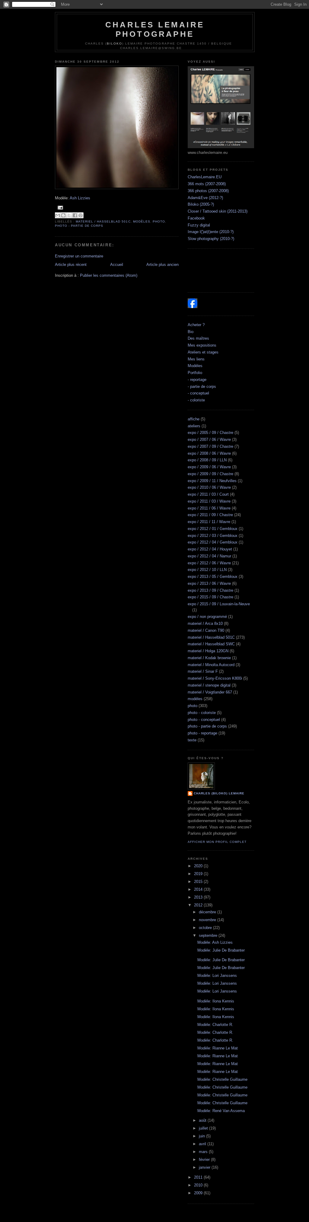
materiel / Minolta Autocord (211, 664)
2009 (199, 1193)
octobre (206, 927)
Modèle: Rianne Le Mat (217, 1048)
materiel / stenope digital (209, 685)
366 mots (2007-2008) (207, 184)
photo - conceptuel (204, 719)
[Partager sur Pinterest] (81, 215)
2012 (199, 905)
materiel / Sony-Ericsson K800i (215, 678)
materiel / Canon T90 (206, 630)
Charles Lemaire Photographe (154, 29)
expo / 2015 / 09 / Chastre (210, 597)
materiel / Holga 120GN (208, 651)
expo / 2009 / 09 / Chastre (210, 474)
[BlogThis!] (63, 215)
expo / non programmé (207, 616)
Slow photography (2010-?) (211, 238)
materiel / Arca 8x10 (205, 623)
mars (204, 1151)
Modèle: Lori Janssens (217, 975)
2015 (199, 881)
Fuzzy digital (199, 225)
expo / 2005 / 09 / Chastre (210, 432)
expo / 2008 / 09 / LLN (207, 460)
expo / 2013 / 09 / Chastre (210, 590)
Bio (190, 331)
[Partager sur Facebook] (75, 215)
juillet (204, 1128)
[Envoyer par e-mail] (58, 215)
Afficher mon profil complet (217, 841)
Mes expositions (202, 345)
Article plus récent (71, 264)
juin (202, 1136)
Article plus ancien (162, 264)
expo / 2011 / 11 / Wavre (209, 521)
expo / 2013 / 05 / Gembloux (212, 576)
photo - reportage (202, 733)
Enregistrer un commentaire (79, 256)
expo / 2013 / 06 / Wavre (209, 583)
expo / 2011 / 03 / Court (208, 494)
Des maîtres (198, 338)
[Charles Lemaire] (192, 306)
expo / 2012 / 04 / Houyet (210, 549)
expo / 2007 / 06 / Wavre (209, 439)
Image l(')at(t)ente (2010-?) (211, 231)
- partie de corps (202, 386)
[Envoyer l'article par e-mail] (59, 207)
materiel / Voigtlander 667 (210, 692)
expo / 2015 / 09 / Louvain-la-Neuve (219, 604)
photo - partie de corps (79, 225)
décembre (208, 912)
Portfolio (195, 372)
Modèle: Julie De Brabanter (221, 950)
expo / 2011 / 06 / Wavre (209, 508)
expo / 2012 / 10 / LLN (207, 569)
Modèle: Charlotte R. (215, 1024)
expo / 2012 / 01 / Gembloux (212, 528)
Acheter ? (196, 325)
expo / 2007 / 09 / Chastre (210, 446)
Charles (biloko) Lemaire (219, 793)
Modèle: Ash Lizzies (215, 942)
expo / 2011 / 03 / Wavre (209, 501)
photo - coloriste (202, 712)
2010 (199, 1185)
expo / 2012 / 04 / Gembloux (212, 542)
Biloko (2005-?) (201, 204)
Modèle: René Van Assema (221, 1110)
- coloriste (196, 400)
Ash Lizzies (80, 198)
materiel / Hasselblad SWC (211, 644)
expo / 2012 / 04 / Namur (209, 556)
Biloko (114, 43)
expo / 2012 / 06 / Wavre (209, 563)
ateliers (194, 426)
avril (203, 1144)
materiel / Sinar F (203, 671)
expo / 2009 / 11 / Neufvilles (212, 481)
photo (159, 221)
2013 (199, 897)
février (205, 1159)
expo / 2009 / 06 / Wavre (209, 467)
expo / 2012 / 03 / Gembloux (212, 535)
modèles (141, 221)
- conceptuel (198, 393)
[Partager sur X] (69, 215)
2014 (199, 889)
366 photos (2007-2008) (208, 191)
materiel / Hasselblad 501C (103, 221)
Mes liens (196, 359)
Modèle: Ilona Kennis (215, 1001)
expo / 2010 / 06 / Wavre (209, 487)
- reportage (197, 379)
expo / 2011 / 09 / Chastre (210, 515)
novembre (208, 920)
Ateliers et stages (203, 352)
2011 (199, 1177)
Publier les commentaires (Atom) (108, 275)
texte (192, 740)
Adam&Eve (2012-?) (205, 197)
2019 (199, 873)
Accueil (116, 264)
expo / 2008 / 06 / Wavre (209, 453)
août (203, 1120)
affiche (193, 419)
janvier (205, 1167)
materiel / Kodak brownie (209, 658)
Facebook (196, 218)
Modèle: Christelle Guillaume (222, 1079)
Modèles (195, 365)
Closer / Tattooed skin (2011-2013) (217, 211)
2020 (199, 866)
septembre (208, 935)
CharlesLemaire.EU (204, 177)
